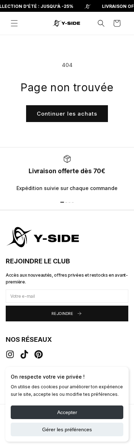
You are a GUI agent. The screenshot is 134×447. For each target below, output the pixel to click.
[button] (14, 23)
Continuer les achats (67, 113)
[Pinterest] (38, 354)
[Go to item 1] (62, 202)
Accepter (67, 412)
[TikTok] (24, 354)
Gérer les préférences (67, 429)
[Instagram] (10, 354)
